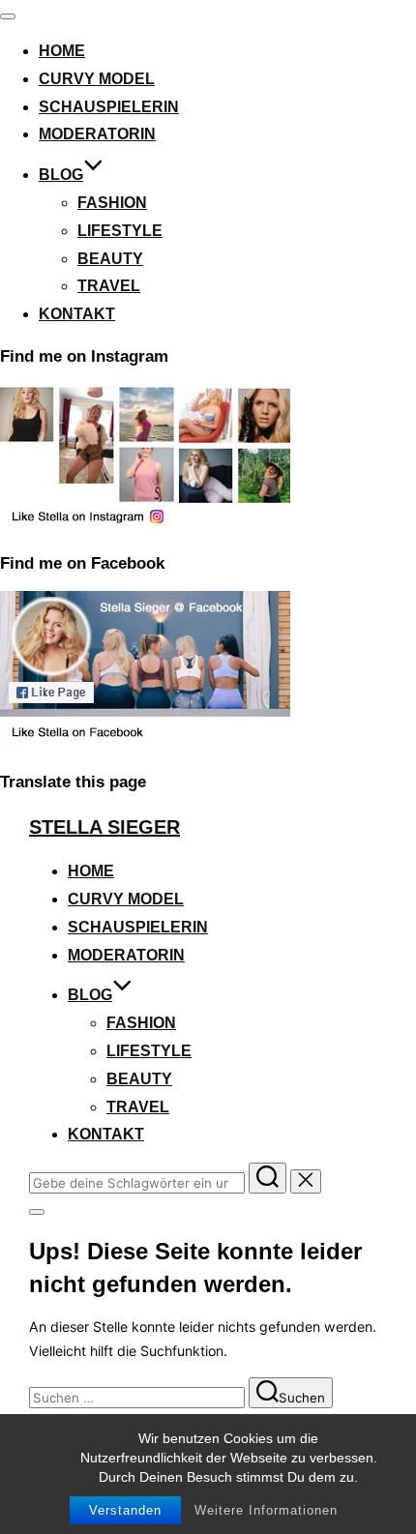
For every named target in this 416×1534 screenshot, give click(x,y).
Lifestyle (120, 230)
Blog (61, 174)
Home (62, 51)
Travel (108, 286)
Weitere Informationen (266, 1510)
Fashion (112, 202)
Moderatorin (97, 134)
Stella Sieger (104, 827)
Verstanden (125, 1510)
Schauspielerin (109, 107)
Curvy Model (97, 79)
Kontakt (77, 314)
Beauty (110, 259)
